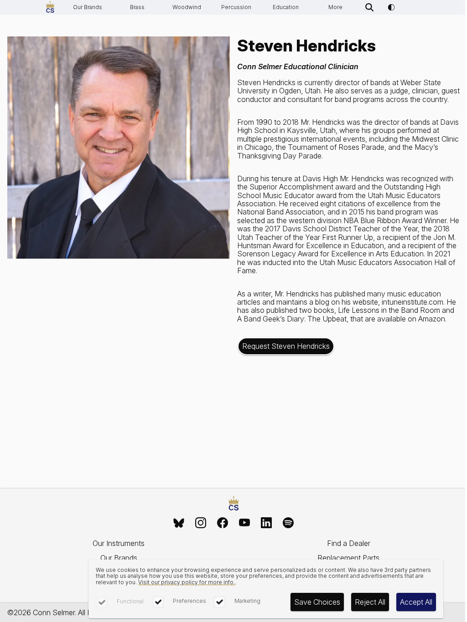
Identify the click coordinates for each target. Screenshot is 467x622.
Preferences (189, 600)
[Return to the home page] (233, 504)
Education (286, 7)
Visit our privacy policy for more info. (186, 582)
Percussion (236, 7)
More (335, 7)
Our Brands (87, 7)
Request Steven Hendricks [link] (286, 346)
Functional (130, 601)
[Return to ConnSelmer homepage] (50, 7)
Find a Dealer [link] (348, 543)
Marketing (247, 600)
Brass (137, 7)
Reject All (370, 602)
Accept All (416, 602)
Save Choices (317, 602)
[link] (178, 522)
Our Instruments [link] (119, 543)
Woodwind (186, 7)
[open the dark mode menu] (391, 7)
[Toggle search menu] (369, 7)
